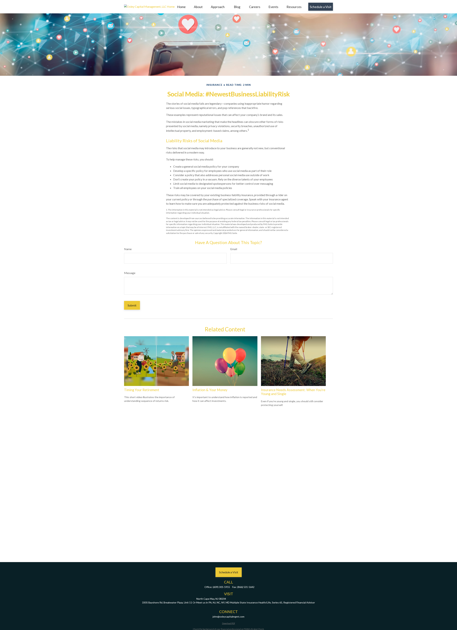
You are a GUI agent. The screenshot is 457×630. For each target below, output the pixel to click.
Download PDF (228, 623)
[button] (181, 7)
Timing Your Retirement (141, 390)
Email (233, 249)
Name (128, 249)
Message (129, 273)
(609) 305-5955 (221, 586)
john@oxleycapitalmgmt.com (228, 616)
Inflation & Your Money (209, 390)
